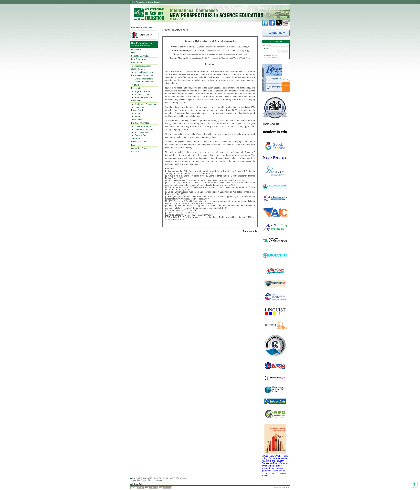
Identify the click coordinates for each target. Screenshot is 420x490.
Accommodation (142, 132)
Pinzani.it (286, 487)
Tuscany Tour (141, 135)
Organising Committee (141, 148)
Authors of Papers (142, 94)
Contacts (135, 151)
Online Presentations (144, 82)
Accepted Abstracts (143, 66)
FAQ (133, 145)
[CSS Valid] (165, 487)
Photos (138, 113)
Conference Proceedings (146, 104)
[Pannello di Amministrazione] (137, 487)
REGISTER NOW (276, 33)
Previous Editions (139, 142)
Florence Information (144, 129)
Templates (139, 107)
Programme (136, 62)
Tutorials (135, 85)
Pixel (134, 478)
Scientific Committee (140, 56)
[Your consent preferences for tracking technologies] (414, 484)
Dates (133, 53)
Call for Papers (138, 69)
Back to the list (250, 231)
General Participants (144, 97)
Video (137, 116)
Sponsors (135, 138)
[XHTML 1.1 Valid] (151, 487)
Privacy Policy (138, 484)
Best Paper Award (139, 59)
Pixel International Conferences (144, 28)
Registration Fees (142, 91)
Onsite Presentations (144, 79)
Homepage (136, 49)
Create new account (270, 55)
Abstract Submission (144, 72)
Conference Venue (143, 126)
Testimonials (136, 120)
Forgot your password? (271, 57)
